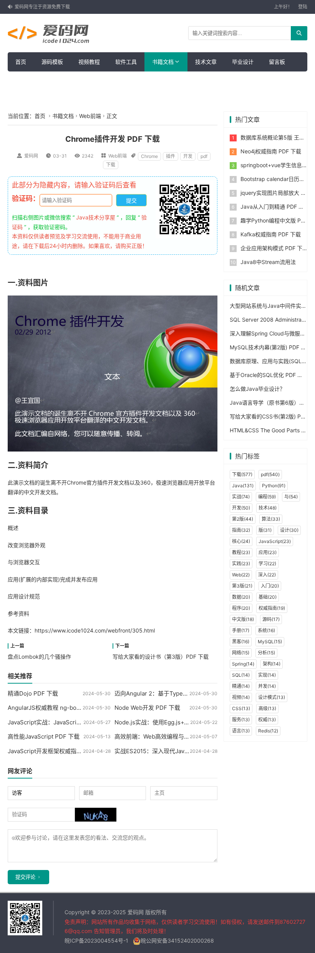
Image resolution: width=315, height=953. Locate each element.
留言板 (277, 61)
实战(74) (241, 497)
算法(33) (271, 519)
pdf (204, 156)
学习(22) (267, 563)
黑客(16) (240, 641)
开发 (187, 156)
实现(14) (267, 675)
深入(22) (267, 575)
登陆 (302, 7)
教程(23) (241, 552)
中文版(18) (243, 619)
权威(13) (267, 719)
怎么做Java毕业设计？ (257, 388)
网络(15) (240, 653)
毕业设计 (243, 61)
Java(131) (243, 485)
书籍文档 (163, 61)
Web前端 (90, 116)
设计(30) (289, 530)
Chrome (149, 156)
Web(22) (241, 575)
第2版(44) (242, 519)
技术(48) (268, 508)
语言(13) (241, 731)
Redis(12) (268, 731)
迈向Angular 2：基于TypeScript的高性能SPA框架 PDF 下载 (192, 693)
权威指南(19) (272, 608)
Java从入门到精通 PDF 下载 (274, 206)
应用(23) (268, 552)
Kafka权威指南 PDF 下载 (270, 234)
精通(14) (241, 686)
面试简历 (26, 81)
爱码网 (31, 156)
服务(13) (241, 719)
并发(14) (267, 686)
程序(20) (241, 608)
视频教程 (89, 61)
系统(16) (266, 630)
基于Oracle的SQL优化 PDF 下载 (269, 375)
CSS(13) (241, 708)
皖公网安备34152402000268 (177, 940)
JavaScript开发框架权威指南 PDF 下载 (58, 751)
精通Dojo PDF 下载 (33, 693)
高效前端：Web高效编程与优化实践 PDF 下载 (173, 736)
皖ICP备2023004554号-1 (96, 940)
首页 (20, 61)
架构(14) (271, 664)
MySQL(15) (270, 641)
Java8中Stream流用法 (268, 262)
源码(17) (271, 619)
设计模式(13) (271, 697)
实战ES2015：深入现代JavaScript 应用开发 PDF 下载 (184, 751)
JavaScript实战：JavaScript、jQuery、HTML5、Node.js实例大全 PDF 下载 (107, 722)
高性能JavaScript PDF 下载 (44, 736)
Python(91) (273, 485)
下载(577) (242, 474)
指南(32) (241, 530)
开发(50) (241, 508)
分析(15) (266, 653)
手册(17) (240, 630)
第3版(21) (242, 586)
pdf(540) (270, 474)
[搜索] (299, 33)
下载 (110, 165)
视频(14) (241, 697)
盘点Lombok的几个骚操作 (39, 656)
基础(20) (268, 597)
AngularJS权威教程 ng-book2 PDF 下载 (60, 707)
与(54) (291, 497)
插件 (170, 156)
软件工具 (126, 61)
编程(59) (267, 497)
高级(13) (267, 708)
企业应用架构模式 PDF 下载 (274, 248)
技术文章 (206, 61)
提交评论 (25, 877)
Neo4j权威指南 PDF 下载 (270, 151)
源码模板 (52, 61)
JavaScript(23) (275, 541)
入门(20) (270, 586)
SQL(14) (241, 675)
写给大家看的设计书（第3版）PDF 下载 (161, 656)
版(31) (265, 530)
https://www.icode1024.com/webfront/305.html (95, 630)
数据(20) (241, 597)
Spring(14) (243, 664)
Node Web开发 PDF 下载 (147, 707)
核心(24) (241, 541)
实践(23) (241, 563)
